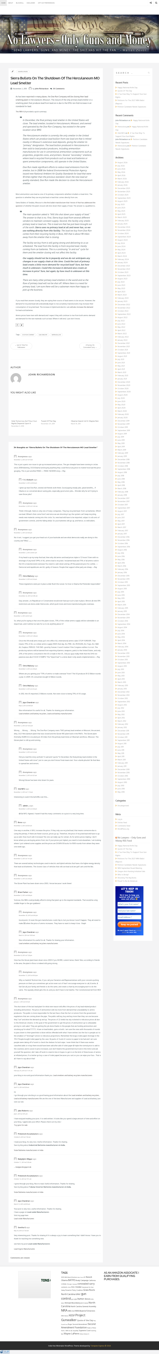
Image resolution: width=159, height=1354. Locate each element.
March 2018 (121, 488)
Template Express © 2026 (101, 1346)
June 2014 (121, 634)
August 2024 (122, 240)
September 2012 (123, 702)
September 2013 (123, 663)
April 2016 (121, 563)
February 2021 (122, 375)
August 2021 (122, 356)
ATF (84, 1277)
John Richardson (42, 89)
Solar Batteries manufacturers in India (28, 1150)
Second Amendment (80, 1324)
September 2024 (124, 237)
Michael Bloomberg (72, 1303)
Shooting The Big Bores (126, 878)
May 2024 (121, 250)
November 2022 (123, 308)
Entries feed (122, 822)
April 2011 (120, 756)
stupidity (75, 1330)
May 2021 (121, 366)
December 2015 (123, 576)
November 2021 (123, 346)
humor (81, 1298)
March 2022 (122, 333)
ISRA (92, 1299)
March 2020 (122, 411)
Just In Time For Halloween (21, 346)
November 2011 (123, 734)
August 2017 (122, 511)
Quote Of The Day (124, 91)
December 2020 (123, 382)
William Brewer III (84, 1334)
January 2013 (122, 689)
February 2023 (122, 298)
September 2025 (124, 198)
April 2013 (121, 679)
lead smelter (43, 335)
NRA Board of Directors (85, 1311)
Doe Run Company (28, 335)
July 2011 (120, 747)
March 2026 (122, 179)
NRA (64, 1310)
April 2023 (121, 292)
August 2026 (122, 162)
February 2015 (122, 608)
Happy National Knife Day (127, 87)
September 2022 (124, 314)
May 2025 (121, 211)
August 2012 (122, 705)
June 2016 (121, 556)
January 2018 (122, 495)
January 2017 (122, 534)
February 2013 (122, 685)
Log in (119, 819)
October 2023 (122, 272)
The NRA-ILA (21, 112)
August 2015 (122, 589)
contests (64, 1287)
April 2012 (121, 718)
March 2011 (121, 760)
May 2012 (121, 714)
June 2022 (121, 324)
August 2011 (121, 743)
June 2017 (121, 517)
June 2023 (121, 285)
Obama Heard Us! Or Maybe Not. (85, 421)
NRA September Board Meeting (129, 868)
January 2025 (122, 224)
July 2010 (120, 785)
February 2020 (123, 414)
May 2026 (121, 172)
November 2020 (123, 385)
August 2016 (122, 550)
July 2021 (120, 359)
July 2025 (121, 204)
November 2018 (123, 463)
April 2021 (121, 369)
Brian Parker (23, 892)
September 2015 (123, 585)
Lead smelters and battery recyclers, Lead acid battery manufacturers (45, 714)
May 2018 (121, 482)
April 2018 (121, 485)
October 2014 (122, 621)
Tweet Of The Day (48, 421)
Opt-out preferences (46, 3)
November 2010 (123, 772)
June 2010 (121, 789)
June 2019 (121, 440)
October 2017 (122, 505)
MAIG (62, 1303)
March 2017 (121, 527)
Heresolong (122, 127)
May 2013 (120, 676)
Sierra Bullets (56, 335)
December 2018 (123, 459)
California (92, 1280)
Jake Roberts (23, 1111)
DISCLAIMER (31, 3)
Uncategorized (23, 71)
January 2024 (122, 262)
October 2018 (122, 466)
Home (3, 3)
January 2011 (121, 766)
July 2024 (121, 243)
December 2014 (123, 614)
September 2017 (123, 508)
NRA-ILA (71, 1311)
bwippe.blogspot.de (23, 1167)
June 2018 (121, 479)
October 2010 (122, 776)
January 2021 (122, 379)
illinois (88, 1299)
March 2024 (122, 256)
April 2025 (121, 214)
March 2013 (121, 682)
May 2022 (121, 327)
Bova (20, 822)
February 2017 (122, 530)
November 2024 (123, 230)
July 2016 (120, 553)
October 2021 (122, 350)
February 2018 (122, 492)
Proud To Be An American (127, 881)
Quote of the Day (85, 1320)
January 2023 (122, 301)
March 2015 (121, 605)
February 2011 (122, 763)
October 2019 (122, 427)
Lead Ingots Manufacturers (24, 1249)
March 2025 (122, 217)
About (10, 3)
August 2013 (122, 666)
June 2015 (121, 595)
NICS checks (84, 1303)
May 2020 (121, 405)
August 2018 (122, 472)
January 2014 (122, 650)
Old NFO (21, 789)
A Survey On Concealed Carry (90, 346)
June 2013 (121, 672)
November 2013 (123, 656)
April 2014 (121, 640)
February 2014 (122, 647)
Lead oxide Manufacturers (24, 1218)
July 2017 (120, 514)
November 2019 (123, 424)
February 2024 (123, 259)
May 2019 (121, 443)
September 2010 (123, 779)
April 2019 (121, 446)
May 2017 (121, 521)
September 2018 (123, 469)
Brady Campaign (81, 1280)
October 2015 (122, 582)
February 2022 (123, 337)
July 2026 (121, 166)
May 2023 (121, 288)
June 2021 (121, 363)
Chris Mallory (28, 576)
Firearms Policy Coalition (74, 1290)
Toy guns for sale (20, 1125)
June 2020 (121, 401)
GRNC (78, 1294)
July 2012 (120, 708)
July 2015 (120, 592)
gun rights (74, 1299)
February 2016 (122, 569)
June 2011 (120, 750)
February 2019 (122, 453)
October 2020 (122, 388)
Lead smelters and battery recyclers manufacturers (38, 943)
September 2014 (123, 624)
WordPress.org (123, 829)
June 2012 (121, 711)
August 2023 (122, 279)
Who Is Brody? (123, 875)
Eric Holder (76, 1287)
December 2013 (123, 653)
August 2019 (122, 434)
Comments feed (123, 826)
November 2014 (123, 618)
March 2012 (121, 721)
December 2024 (123, 227)
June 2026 (121, 169)
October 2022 (122, 311)
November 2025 (123, 191)
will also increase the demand (81, 307)
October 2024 (122, 233)
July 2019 (120, 437)
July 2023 (120, 282)
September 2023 (123, 275)
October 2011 (122, 737)
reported (30, 96)
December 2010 (123, 769)
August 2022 (122, 317)
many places (41, 96)
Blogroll (20, 3)
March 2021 (121, 372)
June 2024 (121, 246)
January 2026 (122, 185)
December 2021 (123, 343)
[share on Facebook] (17, 325)
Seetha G (22, 1227)
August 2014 (122, 627)
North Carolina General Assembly (83, 1306)
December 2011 (123, 731)
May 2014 (121, 637)
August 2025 (122, 201)
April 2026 (121, 175)
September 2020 (124, 392)
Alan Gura (80, 1277)
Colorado (74, 1284)
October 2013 (122, 659)
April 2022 (121, 330)
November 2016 (123, 540)
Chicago (69, 1284)
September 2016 (123, 547)
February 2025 (123, 220)
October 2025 (122, 195)
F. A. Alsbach (28, 480)
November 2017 (123, 501)
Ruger (70, 1324)
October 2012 (122, 698)
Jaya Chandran (29, 702)
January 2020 (122, 417)
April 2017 (121, 524)
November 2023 (123, 269)
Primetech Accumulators (28, 1134)
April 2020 (121, 408)
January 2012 (122, 727)
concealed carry (86, 1283)
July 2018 (120, 476)
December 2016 (123, 537)
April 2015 (121, 601)
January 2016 (122, 572)
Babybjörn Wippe (25, 1159)
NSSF (72, 1315)
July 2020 (121, 398)
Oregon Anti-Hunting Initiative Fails (131, 871)
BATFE (71, 1280)
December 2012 (123, 692)
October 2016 (122, 543)
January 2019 (122, 456)
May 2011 (120, 753)
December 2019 (123, 421)
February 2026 (123, 182)
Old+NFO (121, 133)
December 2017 (123, 498)
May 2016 (121, 559)
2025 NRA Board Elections (69, 1277)
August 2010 (122, 782)
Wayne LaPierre (71, 1333)
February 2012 (122, 724)
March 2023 (122, 295)
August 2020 (122, 395)
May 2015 (121, 598)
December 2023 (123, 266)
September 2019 (123, 430)
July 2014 (120, 630)
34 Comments (59, 89)
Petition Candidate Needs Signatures (131, 107)
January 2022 (122, 340)
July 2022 (121, 321)
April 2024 (121, 253)
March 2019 (121, 450)
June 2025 (121, 208)
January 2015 (122, 611)
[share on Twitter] (21, 325)
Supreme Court (85, 1330)
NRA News (64, 1316)
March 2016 (121, 566)
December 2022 (123, 304)
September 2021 (123, 353)
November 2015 (123, 579)
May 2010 (121, 792)
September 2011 (123, 740)
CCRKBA (63, 1284)
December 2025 (123, 188)
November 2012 (123, 695)
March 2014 (121, 643)
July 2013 (120, 669)
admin (25, 806)
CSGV (69, 1287)
